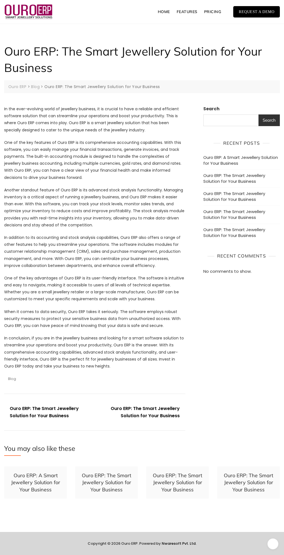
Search (211, 109)
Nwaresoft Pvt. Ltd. (179, 543)
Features (187, 11)
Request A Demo (256, 12)
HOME (164, 11)
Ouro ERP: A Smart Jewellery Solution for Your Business (240, 160)
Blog (12, 378)
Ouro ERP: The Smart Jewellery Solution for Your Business (44, 412)
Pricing (212, 11)
